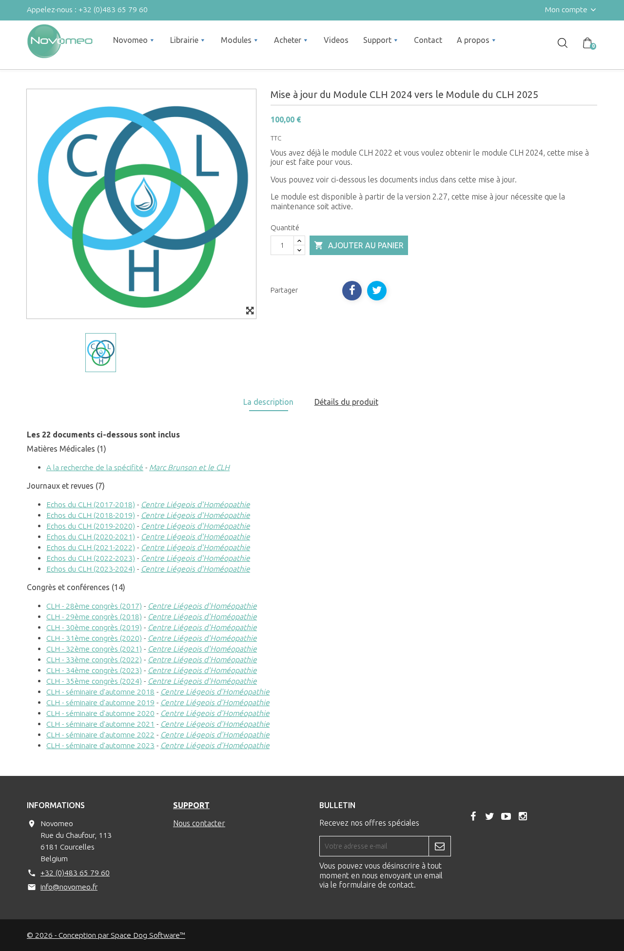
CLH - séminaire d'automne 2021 (100, 723)
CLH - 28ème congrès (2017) (94, 605)
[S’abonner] (440, 846)
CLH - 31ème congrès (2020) (94, 638)
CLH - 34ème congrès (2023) (94, 670)
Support (191, 805)
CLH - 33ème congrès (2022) (94, 659)
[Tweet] (377, 290)
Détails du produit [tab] (346, 401)
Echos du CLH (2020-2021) (90, 536)
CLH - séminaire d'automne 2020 (100, 713)
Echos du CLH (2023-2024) (90, 568)
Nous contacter (199, 823)
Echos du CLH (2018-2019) (90, 515)
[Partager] (352, 290)
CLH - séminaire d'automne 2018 (100, 691)
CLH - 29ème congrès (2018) (94, 616)
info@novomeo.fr (69, 886)
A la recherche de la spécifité (94, 467)
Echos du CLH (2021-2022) (90, 547)
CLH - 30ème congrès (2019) (94, 627)
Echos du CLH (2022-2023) (90, 558)
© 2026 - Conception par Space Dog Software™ (106, 935)
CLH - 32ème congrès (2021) (94, 648)
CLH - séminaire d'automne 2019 (100, 702)
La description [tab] (268, 401)
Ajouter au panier (359, 245)
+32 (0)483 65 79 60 (75, 872)
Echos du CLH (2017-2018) (90, 504)
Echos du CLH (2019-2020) (90, 525)
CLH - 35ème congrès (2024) (94, 680)
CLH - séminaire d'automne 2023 (100, 745)
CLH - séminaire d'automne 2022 (100, 734)
